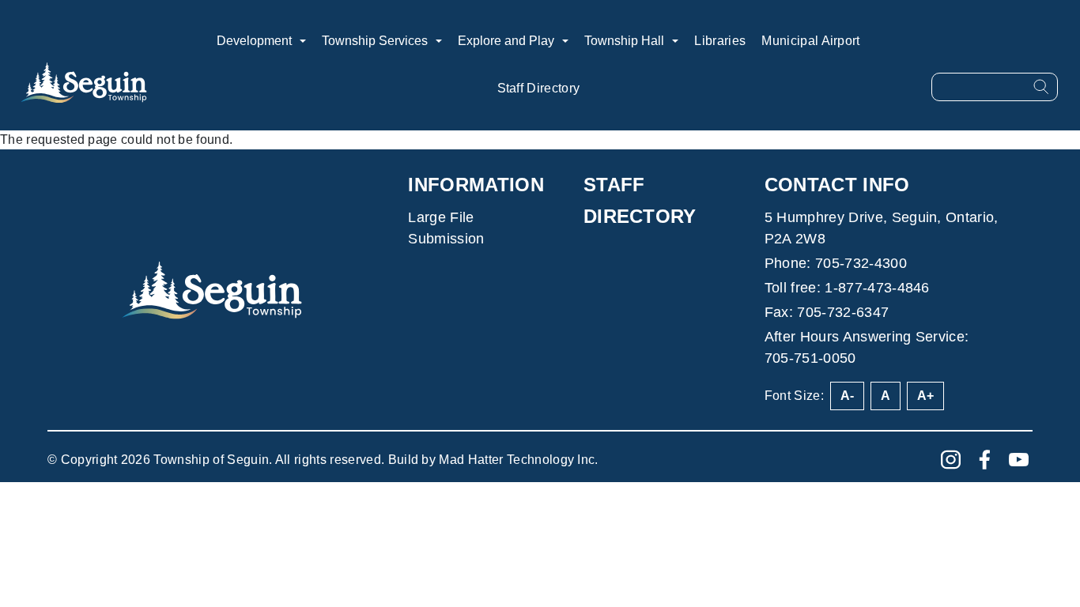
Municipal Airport (810, 40)
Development (254, 40)
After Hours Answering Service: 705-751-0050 (867, 347)
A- (847, 395)
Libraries (720, 40)
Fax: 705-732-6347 (827, 312)
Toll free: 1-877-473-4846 (847, 288)
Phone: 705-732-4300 (836, 263)
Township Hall (624, 40)
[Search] (1041, 87)
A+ (925, 395)
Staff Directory (538, 88)
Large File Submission (446, 228)
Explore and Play (506, 40)
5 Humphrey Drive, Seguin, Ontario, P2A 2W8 (882, 228)
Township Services (375, 40)
